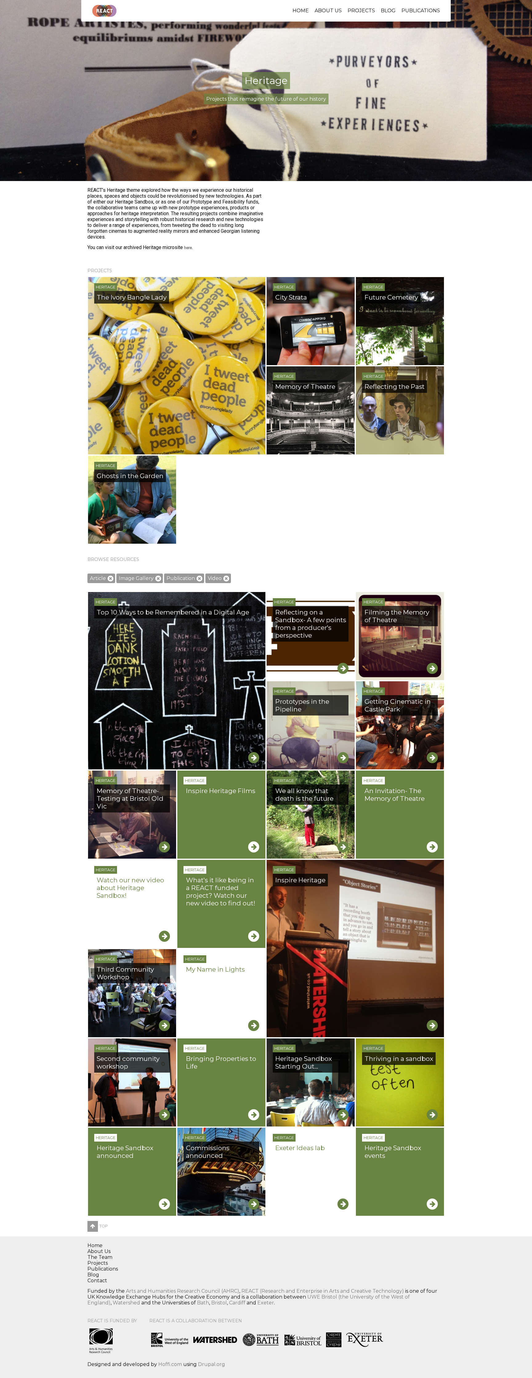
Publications (420, 11)
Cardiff (237, 1303)
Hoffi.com (170, 1364)
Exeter (265, 1303)
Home (300, 11)
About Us (328, 11)
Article (98, 578)
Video (215, 578)
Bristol (219, 1303)
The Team (99, 1257)
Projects (361, 11)
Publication (181, 578)
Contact (97, 1280)
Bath (203, 1303)
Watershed (126, 1303)
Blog (388, 11)
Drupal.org (211, 1364)
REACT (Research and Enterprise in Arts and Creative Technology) (322, 1291)
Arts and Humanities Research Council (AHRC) (182, 1291)
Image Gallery (136, 578)
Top (103, 1226)
